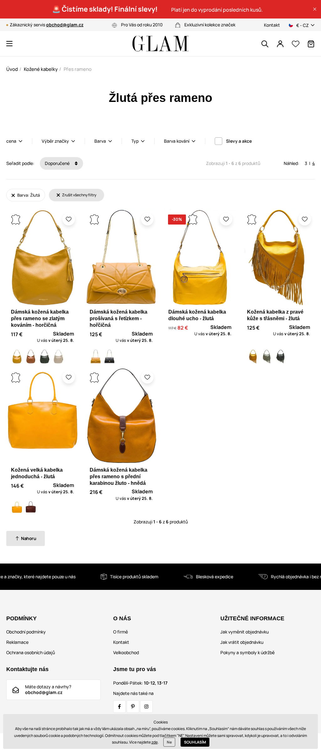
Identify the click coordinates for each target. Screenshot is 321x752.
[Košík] (311, 44)
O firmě (120, 632)
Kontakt (272, 25)
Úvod (12, 69)
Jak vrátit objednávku (241, 642)
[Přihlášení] (280, 44)
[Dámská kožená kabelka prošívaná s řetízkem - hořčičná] (96, 356)
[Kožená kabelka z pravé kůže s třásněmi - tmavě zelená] (280, 356)
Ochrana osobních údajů (30, 652)
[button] (314, 9)
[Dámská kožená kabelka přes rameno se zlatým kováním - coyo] (31, 356)
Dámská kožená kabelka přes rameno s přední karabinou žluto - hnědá (118, 476)
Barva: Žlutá (28, 195)
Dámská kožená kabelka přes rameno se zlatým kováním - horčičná (40, 318)
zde (154, 742)
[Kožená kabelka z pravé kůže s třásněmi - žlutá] (253, 356)
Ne (169, 742)
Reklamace (17, 642)
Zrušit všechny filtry (78, 195)
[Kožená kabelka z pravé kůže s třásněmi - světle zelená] (267, 356)
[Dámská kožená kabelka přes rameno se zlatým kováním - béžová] (58, 356)
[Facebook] (119, 706)
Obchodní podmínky (26, 632)
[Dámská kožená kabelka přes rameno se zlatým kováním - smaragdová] (44, 356)
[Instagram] (146, 706)
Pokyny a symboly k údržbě (247, 652)
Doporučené (58, 163)
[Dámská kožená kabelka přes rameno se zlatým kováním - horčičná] (17, 356)
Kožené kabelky (41, 69)
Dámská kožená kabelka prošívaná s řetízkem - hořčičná (118, 318)
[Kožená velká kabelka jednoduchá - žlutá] (17, 508)
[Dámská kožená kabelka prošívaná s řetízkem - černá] (109, 356)
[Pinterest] (133, 706)
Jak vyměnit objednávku (244, 632)
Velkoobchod (126, 652)
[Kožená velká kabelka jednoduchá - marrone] (31, 508)
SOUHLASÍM (195, 742)
